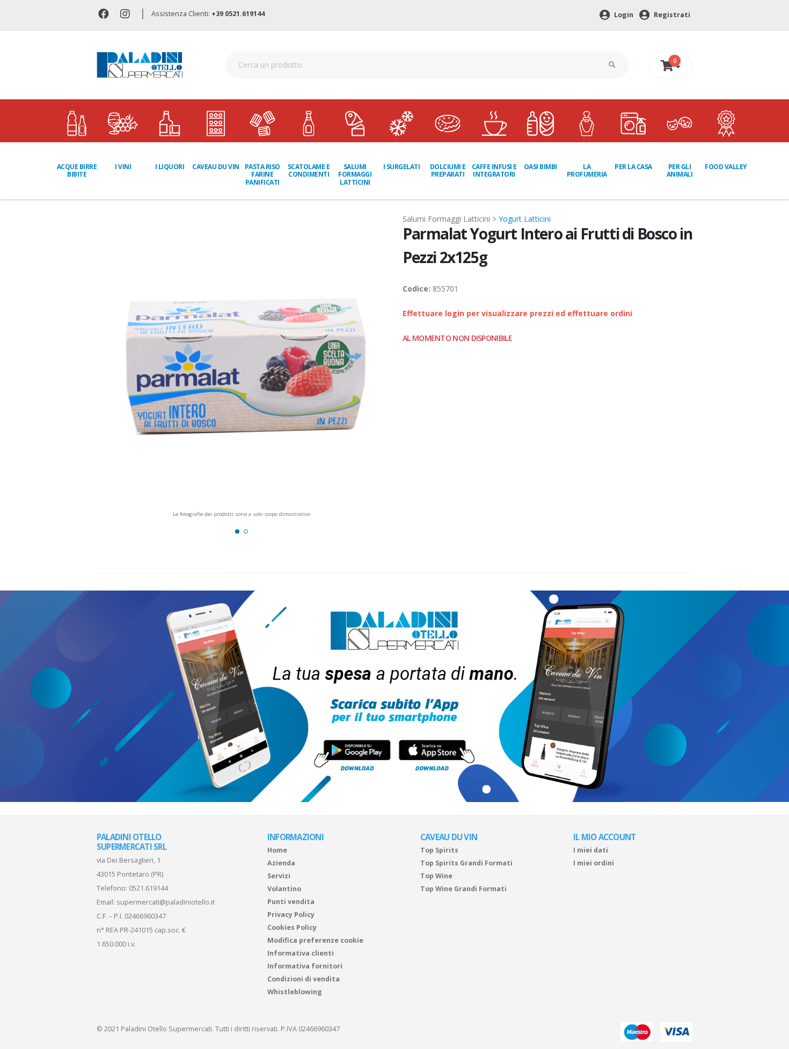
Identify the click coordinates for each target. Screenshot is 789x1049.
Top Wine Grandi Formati (463, 888)
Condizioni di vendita (303, 979)
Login (622, 14)
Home (277, 850)
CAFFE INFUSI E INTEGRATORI (494, 170)
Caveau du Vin (215, 166)
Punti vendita (291, 901)
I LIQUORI (170, 166)
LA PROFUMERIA (587, 170)
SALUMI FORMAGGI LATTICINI (354, 174)
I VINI (123, 166)
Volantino (284, 888)
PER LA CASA (633, 166)
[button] (237, 531)
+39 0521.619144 (238, 13)
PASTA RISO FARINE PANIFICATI (262, 174)
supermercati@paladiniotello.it (165, 902)
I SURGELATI (401, 166)
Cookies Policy (292, 927)
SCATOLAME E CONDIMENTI (309, 170)
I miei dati (590, 850)
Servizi (278, 875)
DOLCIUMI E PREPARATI (448, 170)
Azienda (281, 863)
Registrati (671, 14)
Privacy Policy (291, 914)
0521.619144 (148, 888)
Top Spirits (439, 850)
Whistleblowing (294, 991)
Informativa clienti (300, 953)
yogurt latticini (525, 219)
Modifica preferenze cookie (315, 940)
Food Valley (726, 166)
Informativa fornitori (304, 966)
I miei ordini (593, 863)
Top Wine (436, 875)
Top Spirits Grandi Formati (466, 863)
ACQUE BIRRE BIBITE (77, 170)
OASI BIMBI (540, 166)
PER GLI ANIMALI (680, 170)
